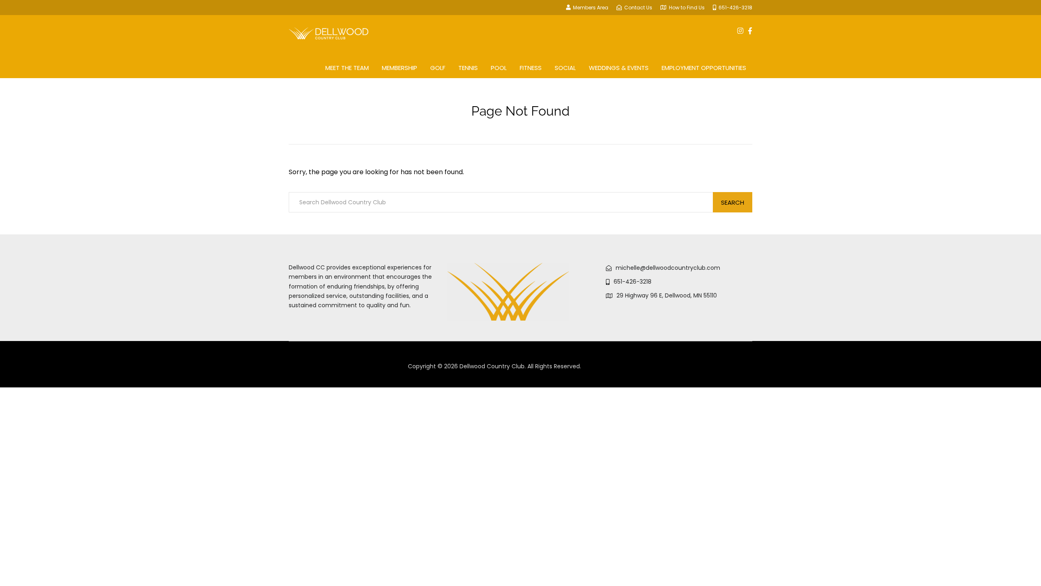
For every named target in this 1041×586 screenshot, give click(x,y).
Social (565, 67)
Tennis (468, 67)
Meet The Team (347, 67)
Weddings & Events (619, 67)
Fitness (531, 67)
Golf (437, 67)
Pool (499, 67)
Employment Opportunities (704, 67)
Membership (399, 67)
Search (732, 202)
